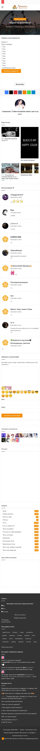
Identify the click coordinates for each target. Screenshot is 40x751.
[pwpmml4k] (17, 441)
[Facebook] (6, 92)
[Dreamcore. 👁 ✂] (30, 168)
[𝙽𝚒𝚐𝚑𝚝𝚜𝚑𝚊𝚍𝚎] (3, 437)
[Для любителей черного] (30, 142)
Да (4, 605)
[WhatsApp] (29, 92)
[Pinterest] (15, 92)
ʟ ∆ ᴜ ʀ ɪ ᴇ (14, 223)
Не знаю (5, 611)
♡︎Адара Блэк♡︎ (16, 195)
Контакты (15, 738)
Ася (11, 296)
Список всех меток (7, 647)
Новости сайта (7, 517)
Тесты (4, 523)
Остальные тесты (8, 541)
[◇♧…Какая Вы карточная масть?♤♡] (10, 132)
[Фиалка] (17, 437)
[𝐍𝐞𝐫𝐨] (8, 441)
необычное (28, 638)
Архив (4, 511)
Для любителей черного (28, 160)
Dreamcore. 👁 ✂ (26, 175)
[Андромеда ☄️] (26, 437)
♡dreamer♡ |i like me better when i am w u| (20, 27)
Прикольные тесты (9, 544)
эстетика (20, 84)
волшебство (29, 632)
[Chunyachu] (35, 437)
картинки (26, 635)
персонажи (5, 641)
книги (33, 635)
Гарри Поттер (6, 632)
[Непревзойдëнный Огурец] (8, 437)
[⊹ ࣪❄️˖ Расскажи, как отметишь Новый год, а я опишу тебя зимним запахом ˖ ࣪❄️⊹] (10, 168)
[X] (11, 92)
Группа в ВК (7, 738)
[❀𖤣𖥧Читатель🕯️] (13, 441)
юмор (35, 641)
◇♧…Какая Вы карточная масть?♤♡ (9, 139)
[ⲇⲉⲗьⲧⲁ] (3, 441)
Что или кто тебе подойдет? (12, 532)
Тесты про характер (9, 550)
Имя (3, 399)
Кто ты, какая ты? (8, 526)
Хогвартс (14, 632)
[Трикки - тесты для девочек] (20, 7)
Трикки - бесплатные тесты (28, 729)
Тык (4, 47)
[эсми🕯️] (22, 437)
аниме (22, 632)
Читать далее (21, 662)
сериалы (13, 641)
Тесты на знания (8, 529)
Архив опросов (5, 622)
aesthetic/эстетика (9, 68)
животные (12, 635)
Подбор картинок (20, 19)
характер (21, 641)
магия (11, 638)
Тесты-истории (8, 535)
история (19, 635)
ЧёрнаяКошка (16, 250)
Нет (4, 608)
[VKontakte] (20, 92)
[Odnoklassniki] (24, 92)
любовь (4, 638)
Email (3, 407)
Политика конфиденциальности (28, 738)
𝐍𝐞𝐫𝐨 (12, 210)
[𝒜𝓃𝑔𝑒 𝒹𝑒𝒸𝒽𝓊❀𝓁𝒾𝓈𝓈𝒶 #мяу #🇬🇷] (31, 437)
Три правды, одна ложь (8, 674)
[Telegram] (33, 92)
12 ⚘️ (12, 323)
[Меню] (2, 8)
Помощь (5, 520)
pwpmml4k (6, 662)
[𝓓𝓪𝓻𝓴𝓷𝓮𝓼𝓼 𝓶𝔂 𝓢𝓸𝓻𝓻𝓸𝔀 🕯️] (13, 437)
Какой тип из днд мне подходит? (11, 660)
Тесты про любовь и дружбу (12, 547)
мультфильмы (19, 638)
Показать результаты (20, 618)
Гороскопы (6, 538)
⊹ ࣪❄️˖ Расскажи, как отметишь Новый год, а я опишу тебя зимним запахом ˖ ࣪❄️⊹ (10, 177)
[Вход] (6, 8)
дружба (4, 635)
